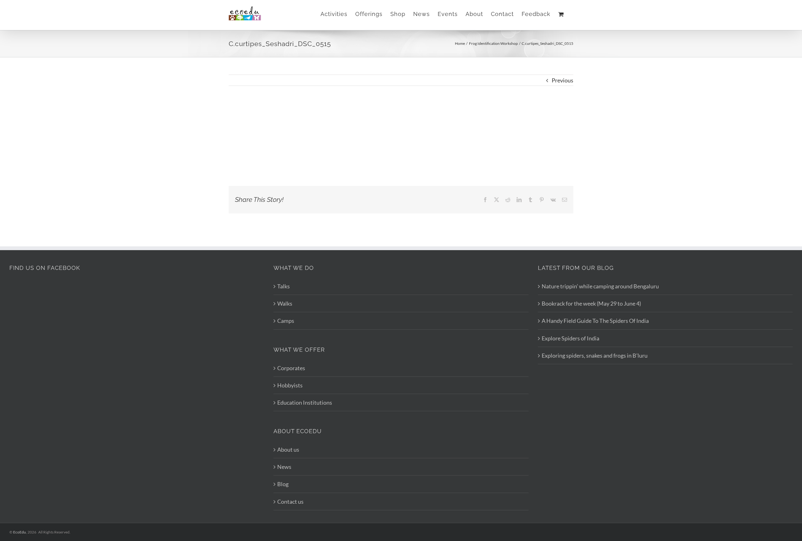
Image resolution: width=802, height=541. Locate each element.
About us (288, 449)
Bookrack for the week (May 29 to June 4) (591, 303)
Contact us (290, 501)
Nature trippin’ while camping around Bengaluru (600, 286)
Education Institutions (304, 402)
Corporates (291, 368)
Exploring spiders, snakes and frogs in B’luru (595, 355)
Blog (283, 484)
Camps (285, 320)
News (284, 466)
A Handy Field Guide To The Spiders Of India (595, 320)
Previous (562, 80)
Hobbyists (290, 385)
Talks (283, 286)
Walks (284, 303)
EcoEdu (19, 532)
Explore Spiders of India (570, 338)
